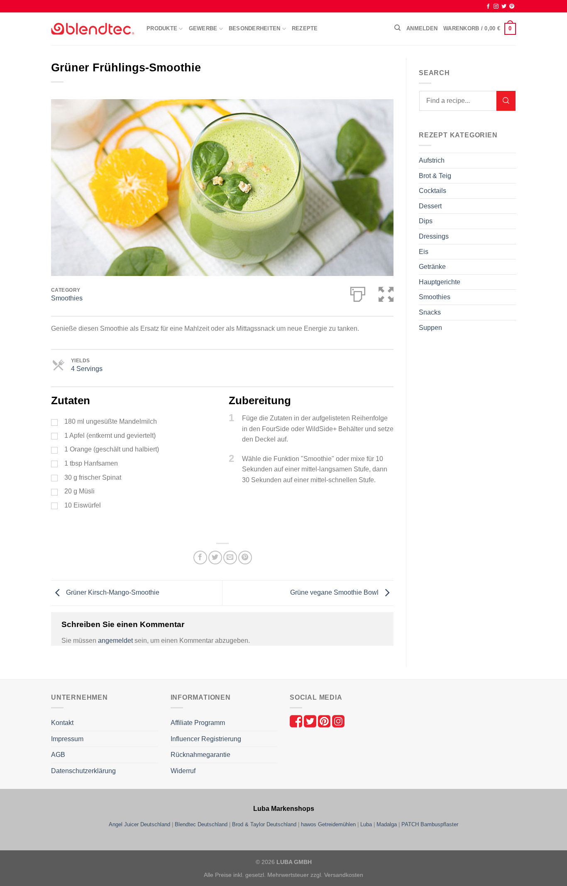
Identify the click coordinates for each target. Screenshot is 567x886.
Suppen (430, 327)
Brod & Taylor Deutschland (264, 824)
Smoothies (67, 298)
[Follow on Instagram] (496, 7)
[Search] (506, 101)
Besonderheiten (255, 28)
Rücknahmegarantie (200, 754)
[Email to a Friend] (230, 557)
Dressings (434, 236)
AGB (58, 754)
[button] (386, 292)
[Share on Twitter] (215, 557)
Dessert (430, 206)
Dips (426, 221)
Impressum (67, 738)
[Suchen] (397, 28)
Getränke (432, 266)
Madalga (386, 824)
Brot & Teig (435, 175)
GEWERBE (203, 28)
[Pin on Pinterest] (245, 557)
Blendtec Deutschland (201, 824)
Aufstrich (432, 160)
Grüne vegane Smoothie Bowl (335, 592)
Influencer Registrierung (206, 738)
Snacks (430, 312)
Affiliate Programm (198, 722)
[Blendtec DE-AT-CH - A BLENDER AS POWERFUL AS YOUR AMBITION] (92, 29)
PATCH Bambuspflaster (429, 824)
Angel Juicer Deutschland (139, 824)
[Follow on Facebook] (488, 7)
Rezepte (305, 28)
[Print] (357, 292)
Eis (423, 251)
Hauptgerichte (439, 282)
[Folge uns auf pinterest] (325, 720)
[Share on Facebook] (200, 557)
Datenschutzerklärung (83, 770)
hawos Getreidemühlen (328, 824)
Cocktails (432, 190)
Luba (366, 824)
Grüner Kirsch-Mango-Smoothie (111, 592)
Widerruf (183, 770)
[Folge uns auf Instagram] (338, 720)
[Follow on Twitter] (503, 7)
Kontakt (62, 722)
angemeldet (115, 640)
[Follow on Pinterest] (511, 7)
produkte (162, 28)
